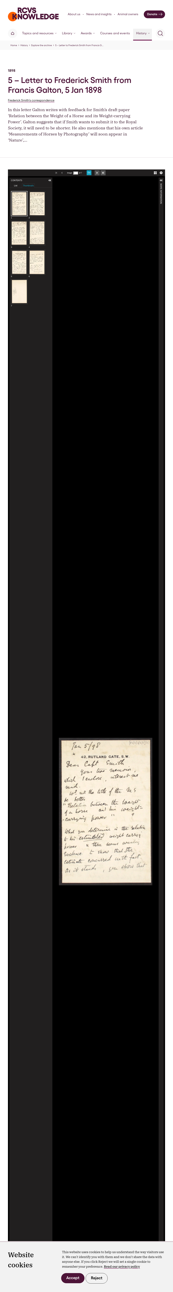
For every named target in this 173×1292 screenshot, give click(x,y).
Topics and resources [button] (38, 33)
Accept (72, 1277)
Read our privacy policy (122, 1266)
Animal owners (128, 14)
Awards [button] (86, 33)
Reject (96, 1277)
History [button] (141, 33)
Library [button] (67, 33)
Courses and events (115, 33)
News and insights (99, 14)
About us (74, 14)
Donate (152, 14)
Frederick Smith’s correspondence (31, 100)
